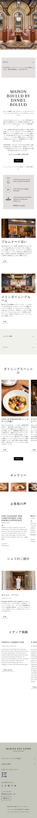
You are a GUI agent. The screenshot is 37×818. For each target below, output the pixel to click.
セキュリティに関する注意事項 (15, 809)
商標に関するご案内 (12, 806)
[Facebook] (9, 786)
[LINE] (12, 786)
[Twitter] (2, 786)
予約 (34, 2)
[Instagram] (6, 786)
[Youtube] (15, 786)
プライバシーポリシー (23, 806)
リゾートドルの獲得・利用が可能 (18, 154)
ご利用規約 (26, 809)
